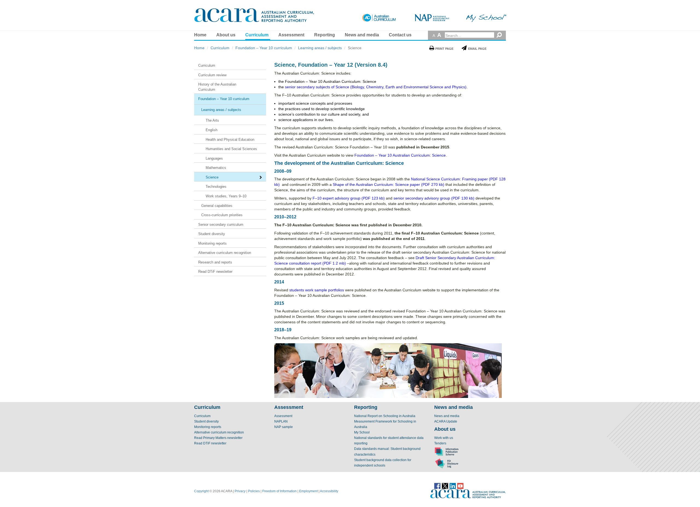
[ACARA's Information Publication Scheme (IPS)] (446, 451)
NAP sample (283, 427)
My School (362, 432)
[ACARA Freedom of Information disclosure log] (446, 463)
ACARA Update (445, 421)
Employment (308, 491)
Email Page (477, 48)
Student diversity (206, 421)
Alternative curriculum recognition (219, 432)
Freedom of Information (279, 491)
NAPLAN (281, 421)
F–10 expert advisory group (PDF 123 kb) (349, 198)
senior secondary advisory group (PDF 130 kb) (433, 198)
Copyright (201, 491)
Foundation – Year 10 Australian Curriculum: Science (400, 155)
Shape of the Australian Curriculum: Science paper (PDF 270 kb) (388, 184)
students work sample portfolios (316, 290)
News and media (362, 35)
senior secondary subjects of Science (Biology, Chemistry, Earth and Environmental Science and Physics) (375, 87)
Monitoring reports (207, 427)
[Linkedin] (453, 485)
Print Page (444, 48)
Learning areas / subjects (320, 48)
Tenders (440, 443)
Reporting (324, 35)
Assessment (291, 35)
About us (225, 35)
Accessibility (329, 491)
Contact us (400, 35)
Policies (254, 491)
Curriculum (257, 35)
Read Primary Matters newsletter (218, 438)
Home (200, 35)
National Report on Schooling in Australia (384, 416)
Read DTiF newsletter (210, 443)
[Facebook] (437, 485)
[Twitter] (445, 485)
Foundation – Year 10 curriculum (263, 48)
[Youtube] (460, 485)
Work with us (443, 438)
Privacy (240, 491)
